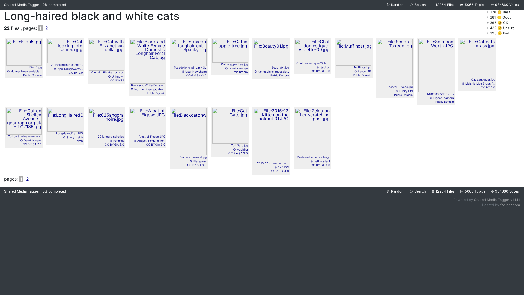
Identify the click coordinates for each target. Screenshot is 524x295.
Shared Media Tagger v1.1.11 (497, 200)
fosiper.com (510, 205)
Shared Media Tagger (21, 5)
